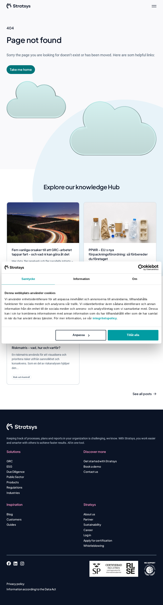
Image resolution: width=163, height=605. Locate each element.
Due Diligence (16, 471)
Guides (11, 524)
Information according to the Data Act (31, 589)
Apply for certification (97, 540)
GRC (10, 461)
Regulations (14, 487)
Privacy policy (15, 584)
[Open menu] (154, 6)
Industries (13, 492)
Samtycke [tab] (28, 279)
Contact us (90, 471)
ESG (9, 466)
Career (88, 530)
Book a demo (92, 466)
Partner (88, 519)
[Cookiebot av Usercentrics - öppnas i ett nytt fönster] (141, 267)
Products (13, 482)
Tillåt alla (133, 335)
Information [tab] (81, 279)
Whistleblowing (93, 545)
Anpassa (79, 335)
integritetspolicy (105, 318)
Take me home (21, 69)
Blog (10, 514)
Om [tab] (134, 279)
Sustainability (92, 524)
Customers (14, 519)
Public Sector (15, 477)
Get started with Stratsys (100, 461)
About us (89, 514)
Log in (87, 535)
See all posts (142, 394)
